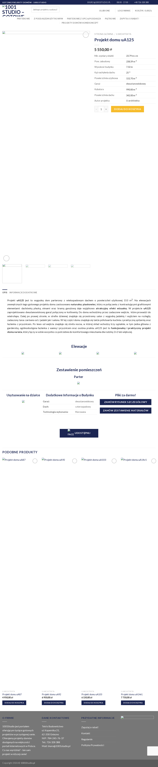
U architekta (123, 34)
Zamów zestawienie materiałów (125, 410)
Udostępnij (82, 433)
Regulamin (86, 739)
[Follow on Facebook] (151, 2)
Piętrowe (110, 18)
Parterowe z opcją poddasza (84, 18)
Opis (4, 292)
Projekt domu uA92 (51, 694)
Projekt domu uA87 (12, 694)
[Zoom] (6, 258)
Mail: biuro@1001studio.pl (56, 746)
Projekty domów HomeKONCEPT (80, 23)
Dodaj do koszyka (127, 109)
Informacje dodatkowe (23, 292)
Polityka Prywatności (92, 745)
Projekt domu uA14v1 (132, 694)
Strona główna (103, 34)
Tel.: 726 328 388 (51, 742)
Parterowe (23, 18)
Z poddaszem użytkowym (48, 18)
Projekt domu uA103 (91, 694)
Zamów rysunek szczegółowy (125, 402)
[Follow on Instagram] (154, 2)
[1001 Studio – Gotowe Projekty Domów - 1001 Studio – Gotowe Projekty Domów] (14, 10)
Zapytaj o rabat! (129, 18)
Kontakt (85, 733)
